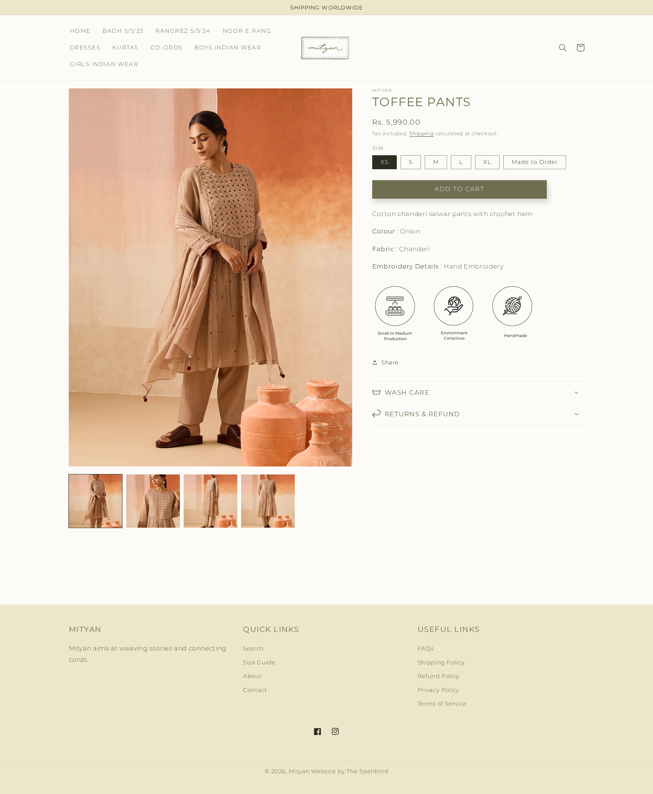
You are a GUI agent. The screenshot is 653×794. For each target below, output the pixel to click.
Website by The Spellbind (349, 771)
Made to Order (535, 161)
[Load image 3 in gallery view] (210, 501)
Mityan (299, 771)
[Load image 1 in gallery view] (95, 501)
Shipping (421, 133)
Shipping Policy (441, 662)
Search (253, 648)
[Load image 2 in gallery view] (153, 501)
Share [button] (390, 362)
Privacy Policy (439, 690)
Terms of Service (442, 703)
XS (384, 161)
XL (487, 161)
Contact (255, 690)
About (252, 676)
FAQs (426, 648)
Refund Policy (439, 676)
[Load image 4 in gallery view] (268, 501)
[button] (563, 47)
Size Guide (259, 662)
